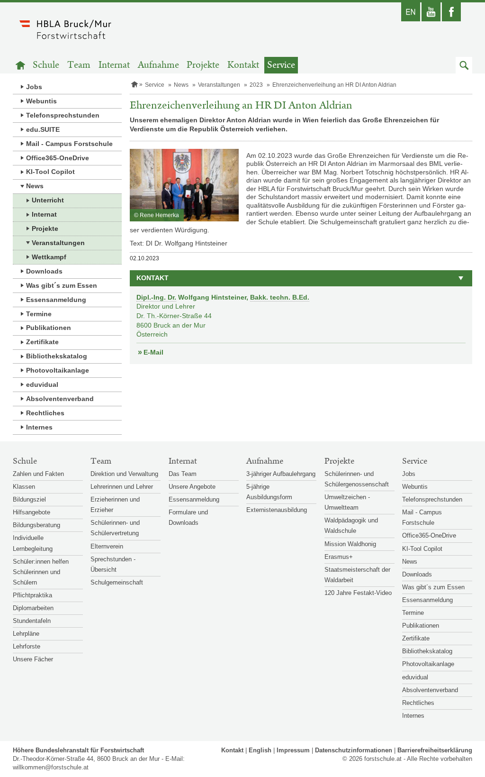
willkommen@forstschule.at (51, 767)
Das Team (183, 473)
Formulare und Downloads (188, 517)
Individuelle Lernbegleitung (33, 543)
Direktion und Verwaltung (124, 473)
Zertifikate (42, 342)
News (35, 186)
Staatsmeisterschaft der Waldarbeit (357, 575)
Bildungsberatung (36, 525)
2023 (256, 85)
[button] (464, 65)
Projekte (203, 65)
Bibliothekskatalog (56, 356)
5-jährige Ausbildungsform (269, 492)
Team (78, 65)
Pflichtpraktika (32, 595)
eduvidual (42, 384)
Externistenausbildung (276, 509)
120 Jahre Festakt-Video (358, 592)
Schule (46, 65)
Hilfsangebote (31, 512)
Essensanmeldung (56, 299)
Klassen (24, 486)
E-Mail (153, 352)
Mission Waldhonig (350, 544)
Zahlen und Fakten (38, 473)
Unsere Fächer (33, 659)
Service (281, 65)
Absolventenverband (60, 398)
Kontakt (243, 65)
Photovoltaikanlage (57, 370)
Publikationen (48, 327)
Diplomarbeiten (33, 608)
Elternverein (106, 546)
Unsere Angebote (192, 486)
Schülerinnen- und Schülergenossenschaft (356, 479)
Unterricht (48, 200)
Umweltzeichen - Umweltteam (347, 502)
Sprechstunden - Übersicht (112, 564)
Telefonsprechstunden (62, 115)
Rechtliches (45, 413)
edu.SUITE (43, 129)
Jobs (34, 87)
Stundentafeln (32, 620)
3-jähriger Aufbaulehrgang (280, 473)
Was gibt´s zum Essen (61, 285)
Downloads (44, 271)
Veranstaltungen (58, 243)
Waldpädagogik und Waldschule (351, 525)
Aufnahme (158, 65)
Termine (39, 314)
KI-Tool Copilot (50, 171)
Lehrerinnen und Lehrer (121, 486)
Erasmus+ (338, 556)
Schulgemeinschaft (116, 582)
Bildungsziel (29, 499)
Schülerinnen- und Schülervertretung (115, 528)
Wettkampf (49, 257)
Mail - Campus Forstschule (69, 143)
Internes (39, 427)
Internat (114, 65)
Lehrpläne (26, 633)
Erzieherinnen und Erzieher (115, 504)
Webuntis (41, 101)
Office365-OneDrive (57, 158)
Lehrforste (26, 646)
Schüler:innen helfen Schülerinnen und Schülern (41, 572)
